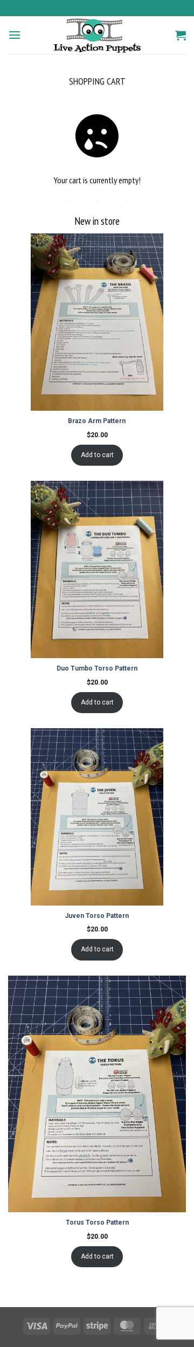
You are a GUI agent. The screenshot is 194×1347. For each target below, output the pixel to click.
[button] (14, 35)
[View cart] (180, 35)
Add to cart (97, 455)
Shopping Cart (97, 81)
